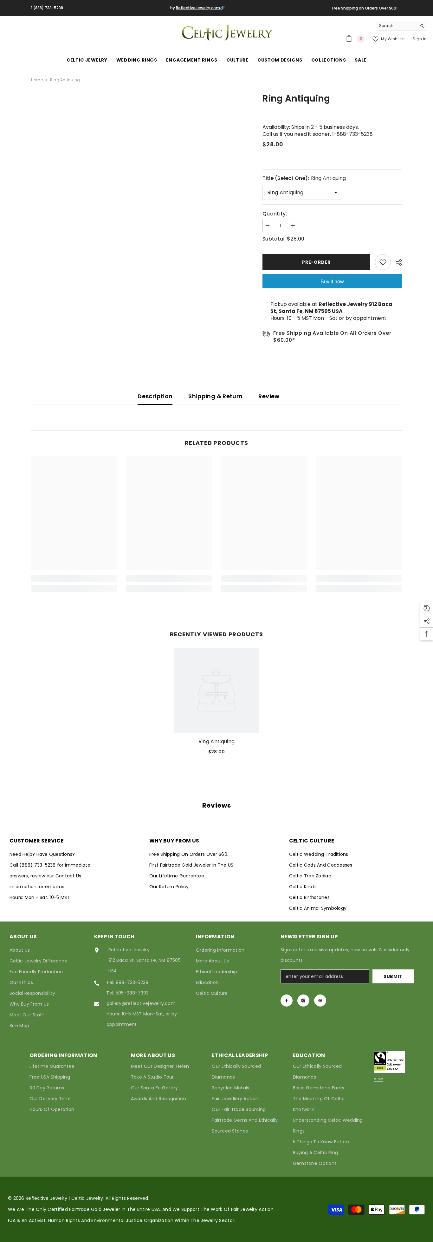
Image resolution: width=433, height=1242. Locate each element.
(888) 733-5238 (38, 865)
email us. (55, 886)
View (378, 1078)
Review (268, 396)
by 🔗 (197, 7)
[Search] (401, 26)
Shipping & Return (215, 396)
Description (155, 396)
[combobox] (396, 25)
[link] (74, 578)
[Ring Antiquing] (216, 690)
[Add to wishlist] (383, 262)
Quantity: (274, 213)
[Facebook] (287, 1000)
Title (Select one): (304, 178)
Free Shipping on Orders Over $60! (364, 8)
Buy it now (332, 281)
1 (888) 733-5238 (47, 7)
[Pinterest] (320, 1000)
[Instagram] (303, 1000)
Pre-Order (316, 262)
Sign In (420, 39)
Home (37, 80)
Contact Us (68, 876)
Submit (393, 976)
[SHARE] (396, 262)
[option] (216, 704)
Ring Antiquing (216, 741)
